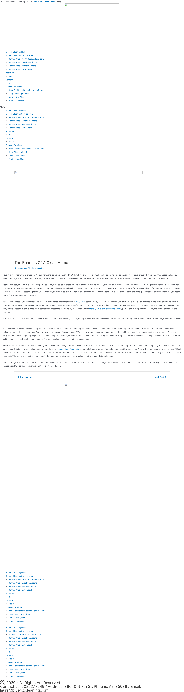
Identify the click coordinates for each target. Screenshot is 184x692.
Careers (9, 80)
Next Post (160, 377)
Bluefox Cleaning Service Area (19, 55)
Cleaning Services (14, 86)
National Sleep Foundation (68, 349)
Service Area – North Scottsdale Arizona (26, 59)
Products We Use (16, 100)
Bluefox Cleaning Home (16, 52)
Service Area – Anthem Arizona (22, 66)
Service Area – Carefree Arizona (23, 62)
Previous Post (25, 377)
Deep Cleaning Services (19, 93)
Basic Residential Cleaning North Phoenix (27, 90)
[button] (92, 107)
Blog (11, 76)
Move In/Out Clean (17, 97)
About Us (10, 73)
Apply (11, 83)
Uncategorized (20, 268)
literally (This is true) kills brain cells (105, 309)
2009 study (80, 302)
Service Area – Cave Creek (20, 69)
